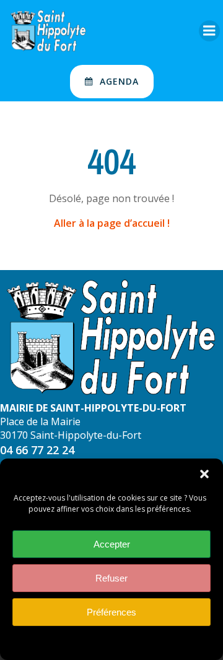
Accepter (112, 544)
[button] (204, 474)
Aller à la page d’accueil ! (112, 223)
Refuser (111, 578)
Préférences (111, 612)
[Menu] (209, 30)
